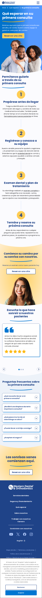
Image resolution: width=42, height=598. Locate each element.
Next (38, 369)
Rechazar (21, 587)
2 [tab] (21, 369)
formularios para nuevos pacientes (17, 116)
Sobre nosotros (21, 513)
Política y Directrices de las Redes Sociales (20, 558)
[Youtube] (11, 535)
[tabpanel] (21, 340)
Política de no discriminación (20, 554)
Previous (4, 369)
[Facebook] (24, 535)
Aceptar (21, 593)
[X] (18, 535)
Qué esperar (14, 8)
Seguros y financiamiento (21, 501)
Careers (20, 521)
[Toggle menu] (38, 2)
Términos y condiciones (26, 550)
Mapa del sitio (11, 550)
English (20, 541)
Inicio (4, 8)
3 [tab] (23, 369)
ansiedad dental (24, 153)
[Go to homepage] (8, 2)
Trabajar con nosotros (21, 519)
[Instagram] (31, 535)
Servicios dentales (21, 495)
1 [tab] (19, 369)
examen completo (31, 191)
